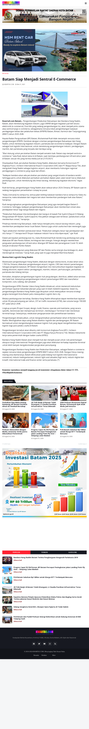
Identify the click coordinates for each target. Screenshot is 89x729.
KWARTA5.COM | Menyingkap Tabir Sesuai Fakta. (49, 651)
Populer (16, 552)
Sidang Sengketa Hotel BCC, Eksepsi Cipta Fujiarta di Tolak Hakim (41, 607)
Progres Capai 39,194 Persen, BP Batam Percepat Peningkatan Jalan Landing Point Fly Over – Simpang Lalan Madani (44, 433)
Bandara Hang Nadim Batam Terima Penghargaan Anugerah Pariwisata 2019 (46, 558)
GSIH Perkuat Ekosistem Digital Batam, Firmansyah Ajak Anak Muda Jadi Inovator (73, 404)
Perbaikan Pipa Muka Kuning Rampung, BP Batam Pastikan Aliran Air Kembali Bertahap (14, 404)
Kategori (73, 552)
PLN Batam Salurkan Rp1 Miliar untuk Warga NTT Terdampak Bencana (73, 432)
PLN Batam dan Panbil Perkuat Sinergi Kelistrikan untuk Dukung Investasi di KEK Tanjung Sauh (47, 618)
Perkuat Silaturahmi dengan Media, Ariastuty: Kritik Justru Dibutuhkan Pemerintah (14, 432)
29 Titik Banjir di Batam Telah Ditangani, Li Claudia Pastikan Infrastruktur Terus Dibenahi (43, 404)
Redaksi (44, 655)
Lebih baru (6, 444)
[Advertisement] (19, 534)
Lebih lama (82, 444)
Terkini (44, 552)
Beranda (5, 73)
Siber (54, 655)
